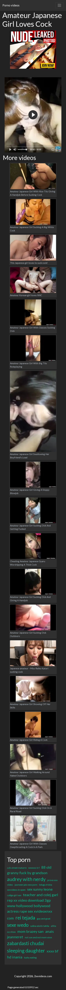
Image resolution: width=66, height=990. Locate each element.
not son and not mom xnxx (38, 937)
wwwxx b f (34, 867)
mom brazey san (30, 931)
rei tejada (25, 918)
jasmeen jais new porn (26, 884)
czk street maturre (17, 867)
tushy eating (30, 957)
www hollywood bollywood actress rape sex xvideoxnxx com (29, 911)
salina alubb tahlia (39, 925)
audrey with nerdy (26, 879)
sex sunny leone (40, 889)
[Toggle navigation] (59, 5)
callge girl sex (14, 895)
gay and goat (43, 918)
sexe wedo (18, 925)
